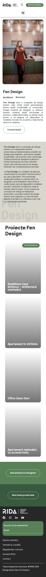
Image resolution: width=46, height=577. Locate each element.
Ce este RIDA (9, 554)
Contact (7, 559)
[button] (23, 13)
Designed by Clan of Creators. (16, 570)
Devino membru (10, 540)
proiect (37, 174)
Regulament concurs (13, 550)
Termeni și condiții (11, 545)
